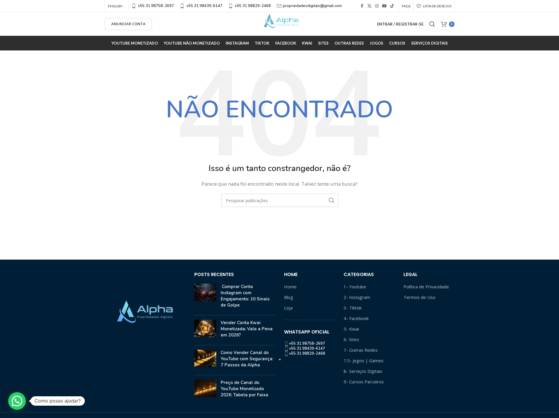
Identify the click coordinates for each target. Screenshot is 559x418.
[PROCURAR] (331, 200)
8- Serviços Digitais (363, 371)
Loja (288, 308)
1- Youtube (355, 287)
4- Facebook (356, 318)
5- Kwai (351, 329)
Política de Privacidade (426, 287)
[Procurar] (432, 24)
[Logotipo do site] (279, 23)
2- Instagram (357, 297)
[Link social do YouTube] (384, 6)
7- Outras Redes (361, 350)
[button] (17, 401)
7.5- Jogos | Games (364, 360)
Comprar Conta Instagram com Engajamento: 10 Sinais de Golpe (245, 296)
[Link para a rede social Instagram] (376, 6)
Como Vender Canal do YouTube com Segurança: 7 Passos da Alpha (247, 359)
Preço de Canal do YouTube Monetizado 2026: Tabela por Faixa (244, 389)
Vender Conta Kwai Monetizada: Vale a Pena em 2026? (247, 329)
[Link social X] (369, 6)
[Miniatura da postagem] (205, 297)
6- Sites (351, 339)
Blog (288, 297)
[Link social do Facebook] (362, 6)
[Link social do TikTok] (392, 6)
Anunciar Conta (128, 23)
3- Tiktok (353, 308)
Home (290, 287)
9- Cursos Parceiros (364, 382)
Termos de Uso (419, 297)
